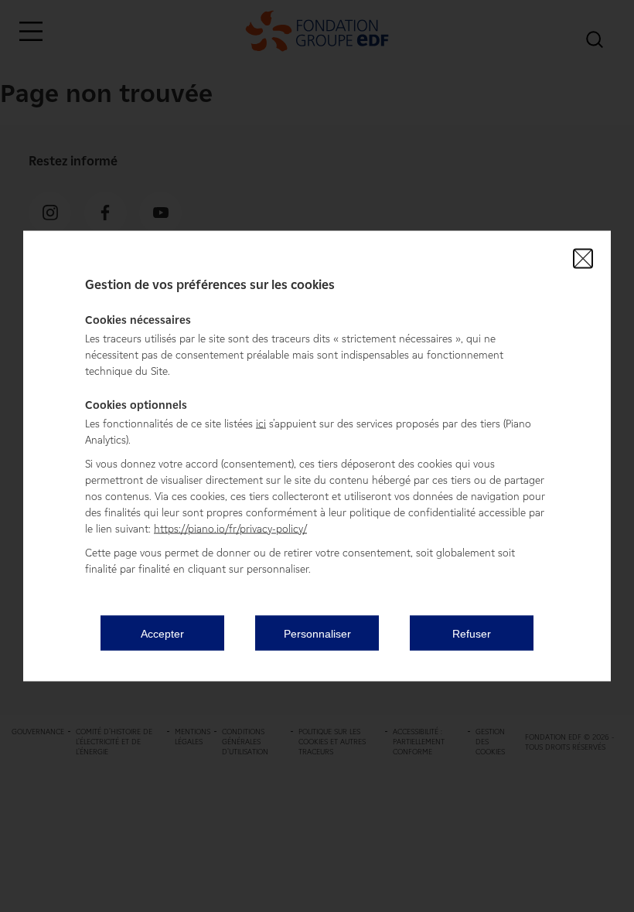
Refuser (471, 633)
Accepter (162, 633)
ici (261, 423)
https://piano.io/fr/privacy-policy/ (230, 529)
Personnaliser (317, 633)
